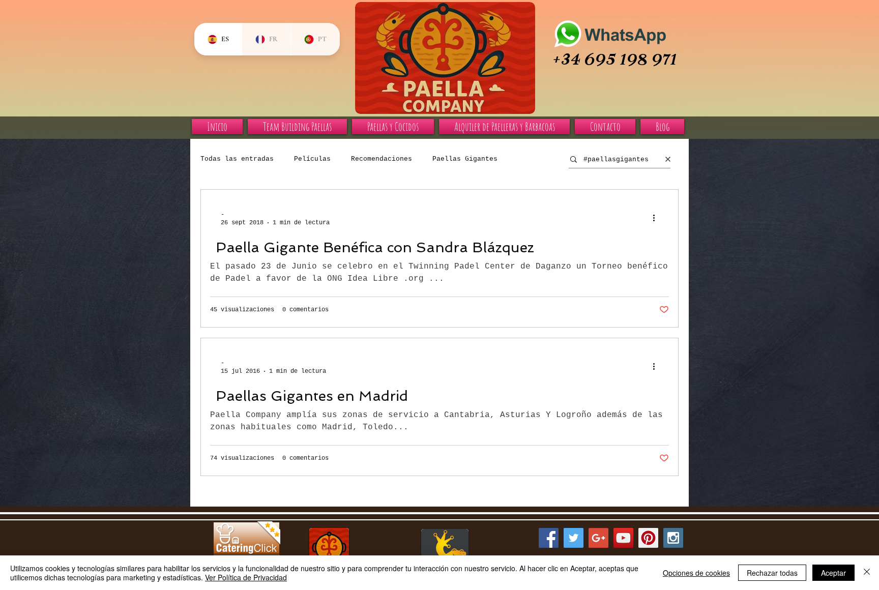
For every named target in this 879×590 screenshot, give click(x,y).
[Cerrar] (867, 573)
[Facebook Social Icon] (549, 538)
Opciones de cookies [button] (696, 573)
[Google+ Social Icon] (598, 538)
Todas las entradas (237, 159)
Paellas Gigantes (464, 159)
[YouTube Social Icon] (623, 538)
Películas (312, 159)
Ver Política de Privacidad (246, 577)
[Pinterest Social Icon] (648, 538)
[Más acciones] (657, 218)
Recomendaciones (381, 159)
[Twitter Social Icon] (573, 538)
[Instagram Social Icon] (673, 538)
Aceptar (833, 573)
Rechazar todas (772, 573)
